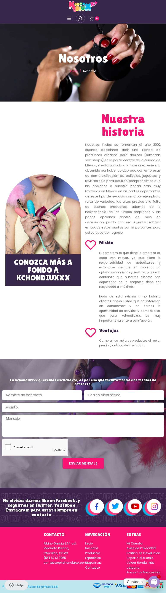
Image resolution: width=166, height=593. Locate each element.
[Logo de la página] (83, 6)
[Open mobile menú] (69, 18)
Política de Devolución (143, 553)
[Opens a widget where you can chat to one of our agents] (16, 585)
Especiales (93, 558)
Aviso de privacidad (42, 586)
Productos (93, 553)
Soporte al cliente (140, 558)
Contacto (92, 567)
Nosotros (91, 548)
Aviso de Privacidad (141, 548)
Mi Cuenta (134, 543)
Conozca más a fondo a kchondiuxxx (43, 270)
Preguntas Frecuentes (143, 572)
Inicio (74, 71)
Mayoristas (93, 562)
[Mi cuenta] (80, 18)
